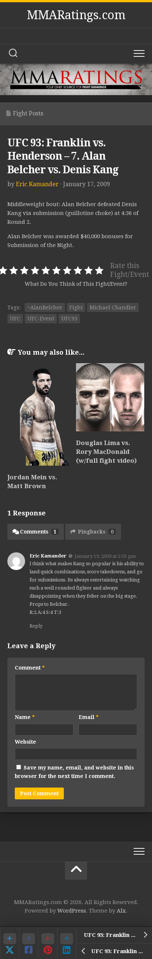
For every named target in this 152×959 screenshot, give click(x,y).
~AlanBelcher (44, 307)
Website (25, 742)
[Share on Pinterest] (47, 942)
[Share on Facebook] (28, 942)
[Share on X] (9, 942)
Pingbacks (96, 532)
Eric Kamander (37, 184)
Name (25, 717)
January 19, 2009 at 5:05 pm (105, 556)
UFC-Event (40, 319)
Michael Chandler (113, 307)
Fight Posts (28, 113)
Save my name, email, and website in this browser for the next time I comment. (74, 772)
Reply (36, 626)
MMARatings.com (76, 15)
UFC (15, 319)
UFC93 (69, 319)
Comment (30, 668)
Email (89, 717)
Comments (38, 532)
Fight (76, 307)
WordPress (71, 910)
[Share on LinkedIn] (66, 942)
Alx (121, 910)
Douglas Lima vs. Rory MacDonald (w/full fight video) (106, 451)
